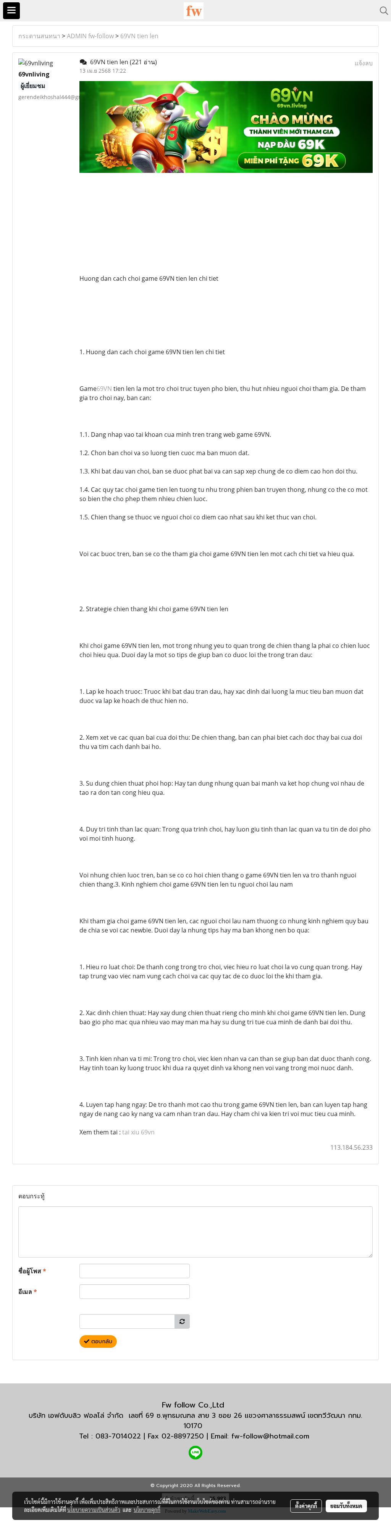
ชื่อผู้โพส (32, 1271)
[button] (381, 11)
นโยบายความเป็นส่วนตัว (93, 1509)
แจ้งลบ (364, 63)
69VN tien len (139, 36)
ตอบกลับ (100, 1342)
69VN (104, 388)
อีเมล (27, 1291)
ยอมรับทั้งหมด (346, 1505)
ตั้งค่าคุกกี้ (306, 1505)
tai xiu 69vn (138, 1132)
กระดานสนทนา (39, 36)
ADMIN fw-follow (90, 36)
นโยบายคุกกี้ (147, 1509)
